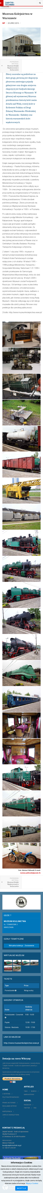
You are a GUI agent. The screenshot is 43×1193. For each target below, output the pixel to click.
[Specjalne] (34, 962)
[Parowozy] (17, 962)
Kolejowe (5, 6)
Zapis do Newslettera (10, 1115)
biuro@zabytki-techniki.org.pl (11, 1145)
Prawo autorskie (9, 1103)
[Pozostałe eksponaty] (17, 968)
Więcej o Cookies (32, 1183)
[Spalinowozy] (26, 962)
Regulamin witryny (9, 1106)
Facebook (27, 1105)
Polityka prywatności (10, 1097)
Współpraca (7, 1111)
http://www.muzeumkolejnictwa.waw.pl (21, 1043)
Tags (25, 1091)
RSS (35, 1108)
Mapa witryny (29, 1094)
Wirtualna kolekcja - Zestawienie (21, 946)
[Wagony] (8, 968)
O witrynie (6, 1094)
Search (33, 1091)
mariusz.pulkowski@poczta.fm (30, 873)
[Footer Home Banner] (21, 1159)
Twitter (27, 1108)
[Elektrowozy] (8, 962)
